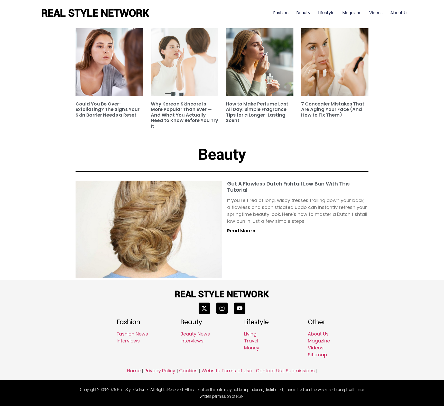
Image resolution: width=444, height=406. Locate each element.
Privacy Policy (159, 370)
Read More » (241, 230)
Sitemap (317, 354)
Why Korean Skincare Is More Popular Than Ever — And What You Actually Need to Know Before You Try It (184, 115)
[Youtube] (239, 308)
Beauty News (195, 334)
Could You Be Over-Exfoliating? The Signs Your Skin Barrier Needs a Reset (108, 109)
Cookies (188, 370)
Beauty (303, 13)
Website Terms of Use (226, 370)
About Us (399, 13)
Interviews (128, 341)
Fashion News (132, 334)
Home (134, 370)
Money (251, 348)
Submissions (300, 370)
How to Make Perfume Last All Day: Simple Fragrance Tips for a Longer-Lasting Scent (257, 112)
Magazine (352, 13)
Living (250, 334)
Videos (376, 13)
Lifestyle (326, 13)
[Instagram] (222, 308)
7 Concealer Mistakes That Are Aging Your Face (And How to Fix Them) (332, 109)
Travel (251, 341)
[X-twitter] (204, 308)
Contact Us (269, 370)
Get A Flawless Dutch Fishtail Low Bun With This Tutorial (288, 186)
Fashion (281, 13)
